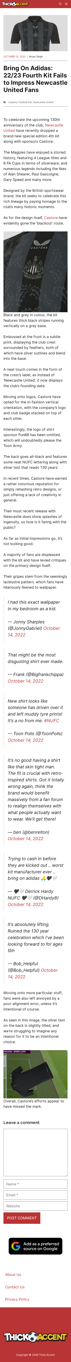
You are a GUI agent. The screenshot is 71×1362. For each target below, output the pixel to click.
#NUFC (51, 720)
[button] (60, 4)
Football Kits (25, 102)
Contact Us (15, 1287)
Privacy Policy (17, 1299)
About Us (13, 1274)
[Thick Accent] (15, 4)
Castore (12, 102)
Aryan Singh (36, 56)
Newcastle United (43, 102)
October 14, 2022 (25, 681)
